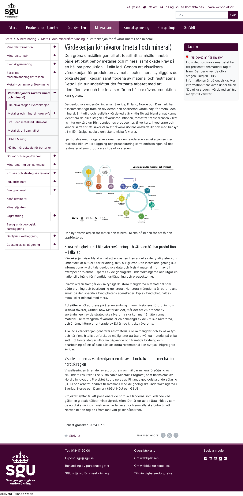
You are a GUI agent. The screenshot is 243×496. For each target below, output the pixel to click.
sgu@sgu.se (85, 458)
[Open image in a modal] (121, 193)
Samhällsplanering (136, 28)
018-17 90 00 (80, 450)
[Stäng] (54, 99)
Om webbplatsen (146, 458)
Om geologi (166, 28)
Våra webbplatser (221, 7)
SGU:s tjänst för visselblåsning (87, 473)
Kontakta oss (194, 7)
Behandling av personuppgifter (87, 466)
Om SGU (189, 28)
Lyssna (135, 7)
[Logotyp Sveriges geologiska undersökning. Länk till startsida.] (24, 11)
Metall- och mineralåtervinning (63, 39)
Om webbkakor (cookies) (152, 466)
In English (171, 7)
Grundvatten (77, 28)
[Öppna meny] (54, 48)
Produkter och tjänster (42, 28)
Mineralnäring (104, 28)
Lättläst (152, 7)
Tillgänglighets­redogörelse (153, 473)
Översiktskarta (144, 450)
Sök (233, 15)
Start (13, 28)
